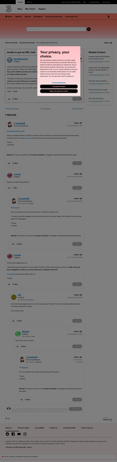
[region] (58, 71)
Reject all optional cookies (59, 91)
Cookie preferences (59, 82)
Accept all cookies (59, 86)
